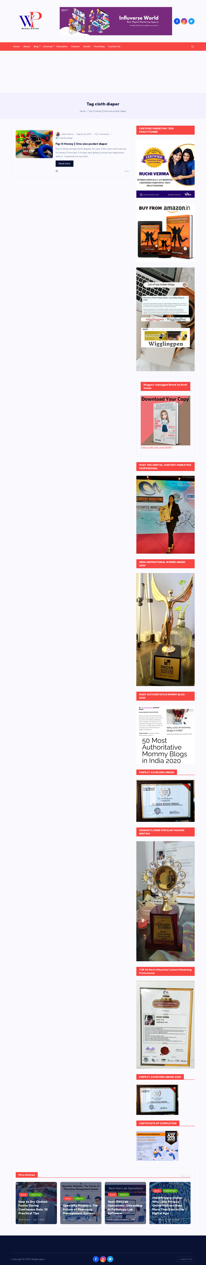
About (26, 46)
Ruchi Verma (67, 134)
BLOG (23, 1195)
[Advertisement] (103, 72)
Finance (75, 46)
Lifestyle (47, 46)
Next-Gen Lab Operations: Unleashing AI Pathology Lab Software (125, 1207)
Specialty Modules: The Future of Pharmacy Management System (80, 1209)
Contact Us (114, 46)
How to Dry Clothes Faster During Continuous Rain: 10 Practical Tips (33, 1207)
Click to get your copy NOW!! (156, 447)
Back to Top (186, 1259)
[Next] (188, 1175)
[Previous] (183, 1175)
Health (86, 46)
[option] (36, 1203)
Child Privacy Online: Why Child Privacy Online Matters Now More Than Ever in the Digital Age (168, 1205)
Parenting (99, 46)
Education (62, 46)
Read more (64, 163)
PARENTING (170, 1191)
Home (16, 46)
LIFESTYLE (35, 1195)
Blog (36, 46)
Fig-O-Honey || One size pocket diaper (107, 111)
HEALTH (79, 1199)
